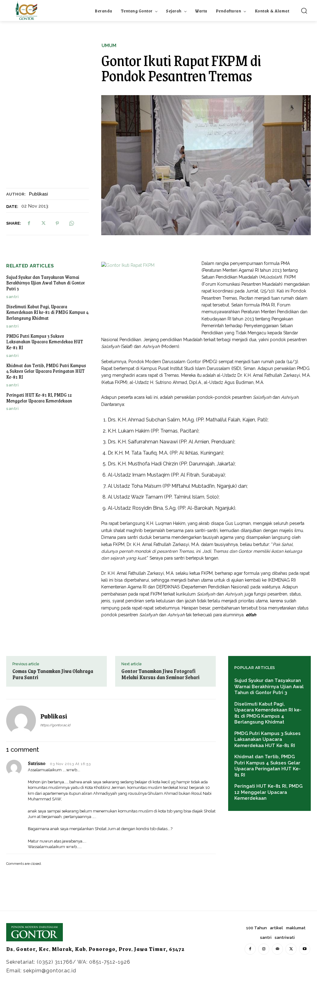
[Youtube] (304, 949)
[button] (304, 10)
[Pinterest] (57, 223)
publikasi (38, 194)
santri (12, 297)
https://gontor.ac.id (55, 725)
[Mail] (277, 949)
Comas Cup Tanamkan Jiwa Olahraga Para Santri (52, 674)
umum (109, 45)
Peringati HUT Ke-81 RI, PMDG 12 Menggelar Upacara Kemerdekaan (39, 397)
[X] (43, 223)
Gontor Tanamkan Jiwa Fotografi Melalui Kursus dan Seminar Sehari (160, 674)
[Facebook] (29, 223)
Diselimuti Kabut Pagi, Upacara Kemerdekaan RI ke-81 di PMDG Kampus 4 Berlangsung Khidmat (47, 312)
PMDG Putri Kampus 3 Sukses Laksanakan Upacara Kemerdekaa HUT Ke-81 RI (44, 341)
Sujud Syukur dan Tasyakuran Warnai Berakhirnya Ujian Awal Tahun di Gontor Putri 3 (45, 282)
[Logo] (26, 10)
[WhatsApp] (71, 223)
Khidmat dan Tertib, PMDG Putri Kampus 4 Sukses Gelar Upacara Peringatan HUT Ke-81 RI (46, 371)
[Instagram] (263, 949)
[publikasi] (23, 720)
